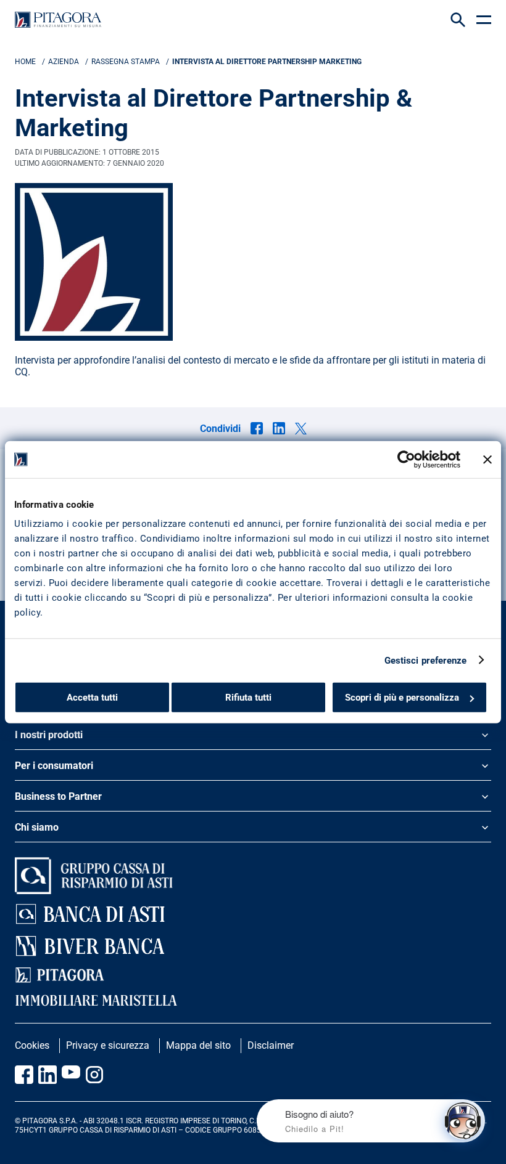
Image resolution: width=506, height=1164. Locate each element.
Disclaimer (270, 1045)
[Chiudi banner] (487, 459)
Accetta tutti (92, 697)
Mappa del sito (198, 1045)
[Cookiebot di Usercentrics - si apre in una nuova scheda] (406, 459)
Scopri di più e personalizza (402, 697)
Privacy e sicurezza (107, 1045)
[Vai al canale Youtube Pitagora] (71, 1074)
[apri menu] (483, 19)
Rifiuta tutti (248, 697)
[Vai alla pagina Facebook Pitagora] (24, 1074)
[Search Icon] (458, 19)
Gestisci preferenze (425, 659)
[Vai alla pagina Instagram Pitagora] (94, 1074)
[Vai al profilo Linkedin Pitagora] (47, 1074)
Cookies (32, 1045)
